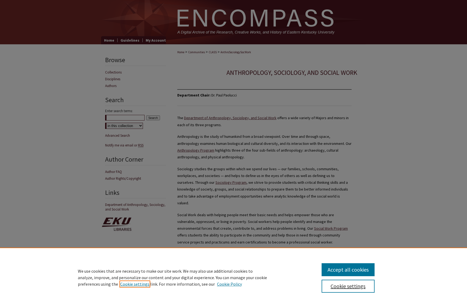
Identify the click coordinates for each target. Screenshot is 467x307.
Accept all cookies (348, 269)
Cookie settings (134, 284)
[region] (233, 277)
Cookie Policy (229, 284)
